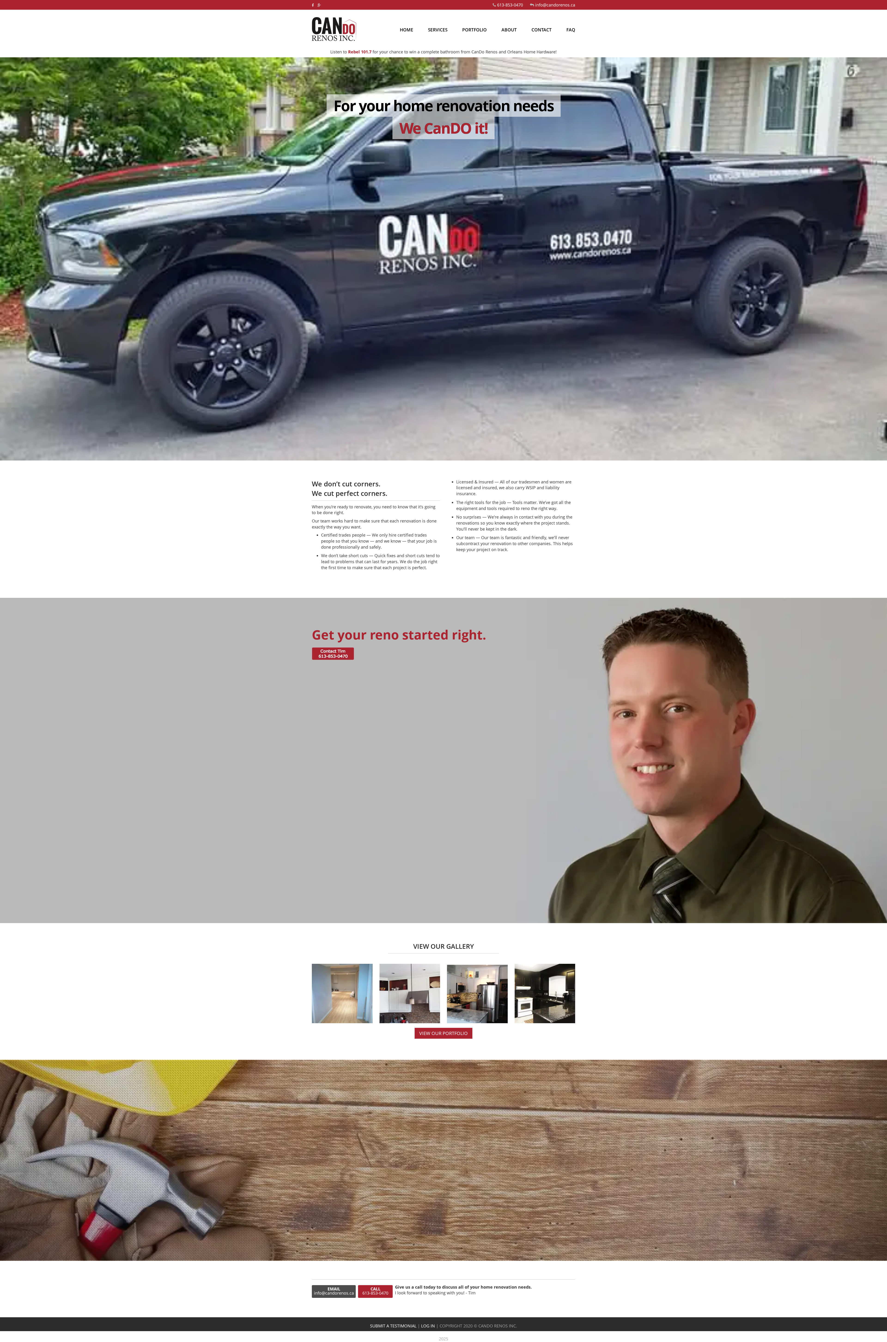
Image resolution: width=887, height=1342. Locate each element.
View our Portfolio (443, 1033)
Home (406, 30)
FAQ (570, 30)
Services (437, 30)
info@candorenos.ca (555, 5)
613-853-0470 (510, 5)
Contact (542, 30)
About (509, 30)
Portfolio (474, 30)
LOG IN (428, 1326)
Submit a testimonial (393, 1326)
